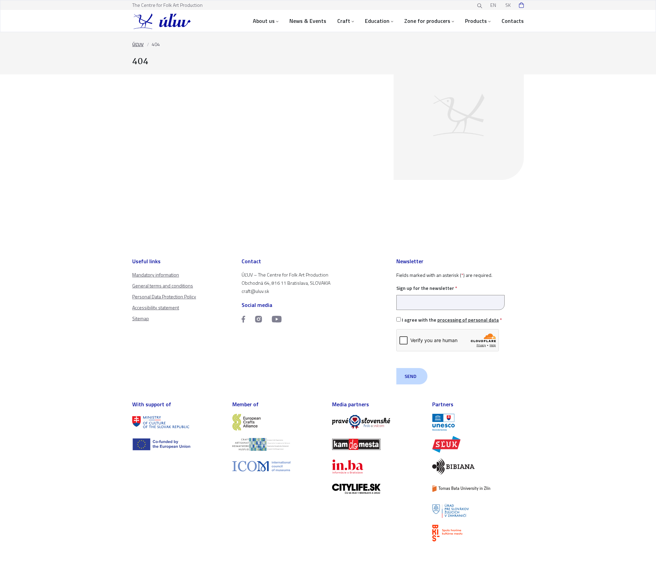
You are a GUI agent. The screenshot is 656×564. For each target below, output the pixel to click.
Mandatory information (155, 274)
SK (508, 5)
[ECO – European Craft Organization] (278, 444)
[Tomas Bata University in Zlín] (478, 488)
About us (264, 21)
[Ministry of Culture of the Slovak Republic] (178, 422)
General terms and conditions (162, 285)
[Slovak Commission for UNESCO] (478, 422)
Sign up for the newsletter (426, 288)
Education (377, 21)
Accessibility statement (155, 307)
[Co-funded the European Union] (178, 444)
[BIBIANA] (478, 466)
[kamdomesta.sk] (378, 444)
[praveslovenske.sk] (378, 422)
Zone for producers (427, 21)
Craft (343, 21)
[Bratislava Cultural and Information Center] (478, 533)
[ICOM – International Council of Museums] (278, 466)
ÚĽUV (138, 44)
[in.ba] (378, 466)
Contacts (513, 21)
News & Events (307, 21)
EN (493, 5)
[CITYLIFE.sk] (378, 488)
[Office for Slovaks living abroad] (478, 511)
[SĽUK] (478, 444)
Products (476, 21)
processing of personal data (468, 319)
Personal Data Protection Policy (164, 296)
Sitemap (140, 318)
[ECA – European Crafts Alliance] (278, 422)
